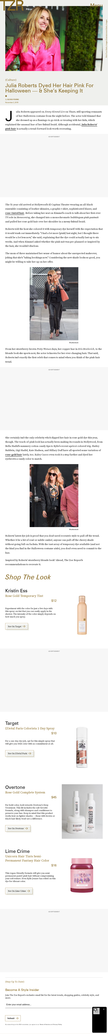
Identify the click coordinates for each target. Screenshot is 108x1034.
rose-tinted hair (14, 213)
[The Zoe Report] (12, 5)
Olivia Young (13, 99)
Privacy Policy (57, 1024)
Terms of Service (45, 1024)
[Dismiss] (104, 1009)
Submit (10, 1018)
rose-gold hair (13, 454)
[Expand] (95, 1009)
